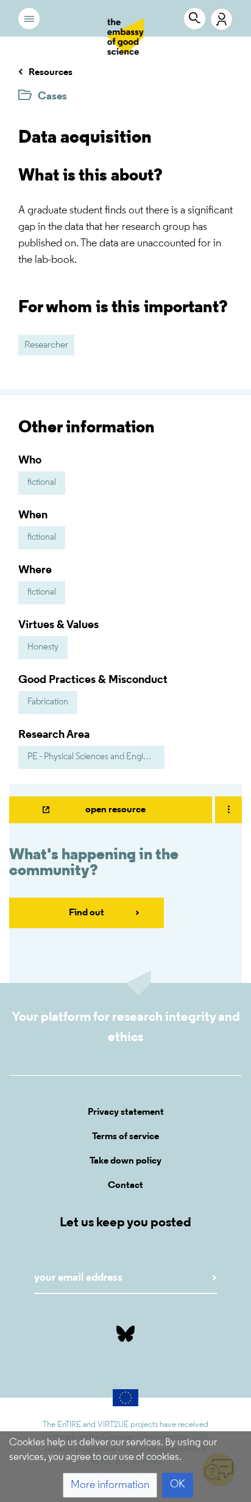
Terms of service (125, 1137)
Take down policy (125, 1161)
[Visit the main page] (125, 36)
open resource (115, 810)
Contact (125, 1185)
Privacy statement (126, 1112)
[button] (110, 1485)
